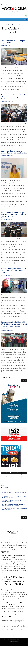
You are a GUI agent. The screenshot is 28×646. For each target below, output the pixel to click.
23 (21, 480)
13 (10, 478)
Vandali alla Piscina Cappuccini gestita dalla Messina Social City (14, 492)
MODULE (22, 636)
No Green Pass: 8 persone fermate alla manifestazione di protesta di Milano (13, 97)
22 (17, 480)
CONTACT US (16, 636)
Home (4, 25)
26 (6, 482)
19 (6, 480)
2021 (9, 25)
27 (10, 482)
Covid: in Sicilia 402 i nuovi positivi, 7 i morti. (13, 42)
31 (25, 482)
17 (25, 478)
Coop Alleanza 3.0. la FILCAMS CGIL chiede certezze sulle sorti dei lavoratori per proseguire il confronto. (14, 325)
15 (17, 478)
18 (2, 480)
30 (21, 482)
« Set (2, 487)
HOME (5, 636)
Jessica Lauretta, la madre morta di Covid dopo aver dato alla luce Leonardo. (13, 271)
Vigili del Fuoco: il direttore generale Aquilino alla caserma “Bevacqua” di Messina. (13, 215)
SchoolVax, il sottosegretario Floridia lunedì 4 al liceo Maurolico (14, 152)
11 (2, 478)
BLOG (9, 636)
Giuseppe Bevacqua (5, 45)
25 (2, 482)
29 (17, 482)
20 (10, 480)
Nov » (7, 487)
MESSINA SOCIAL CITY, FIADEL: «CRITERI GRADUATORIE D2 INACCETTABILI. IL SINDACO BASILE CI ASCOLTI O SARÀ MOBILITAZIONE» (14, 496)
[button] (2, 4)
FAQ (12, 636)
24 (25, 480)
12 (6, 478)
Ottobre (14, 25)
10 (25, 476)
